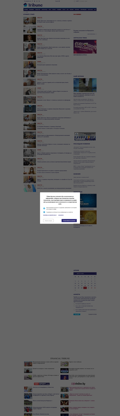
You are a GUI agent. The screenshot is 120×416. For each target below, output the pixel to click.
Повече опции (48, 220)
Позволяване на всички (69, 220)
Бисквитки (60, 215)
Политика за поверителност (50, 215)
